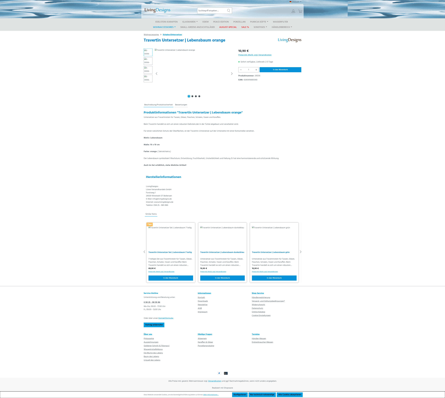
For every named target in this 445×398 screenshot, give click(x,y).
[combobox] (211, 11)
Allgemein (202, 338)
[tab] (158, 105)
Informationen (204, 293)
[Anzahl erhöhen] (256, 69)
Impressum (202, 312)
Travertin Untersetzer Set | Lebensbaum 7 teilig (170, 252)
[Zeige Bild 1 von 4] (189, 96)
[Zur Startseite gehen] (168, 10)
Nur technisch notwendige (262, 394)
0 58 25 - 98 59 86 (152, 302)
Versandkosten (214, 381)
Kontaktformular (165, 318)
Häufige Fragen (205, 334)
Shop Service (258, 293)
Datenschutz (257, 308)
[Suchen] (228, 11)
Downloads (203, 301)
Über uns (148, 334)
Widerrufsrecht (258, 304)
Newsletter (203, 304)
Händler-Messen (259, 338)
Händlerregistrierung (261, 297)
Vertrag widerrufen (154, 325)
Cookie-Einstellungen (261, 315)
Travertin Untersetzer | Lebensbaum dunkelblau (222, 252)
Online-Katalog (258, 312)
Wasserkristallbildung (153, 349)
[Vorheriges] (156, 73)
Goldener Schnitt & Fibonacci (156, 346)
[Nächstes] (232, 73)
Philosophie (149, 338)
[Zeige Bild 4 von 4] (199, 96)
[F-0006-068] (194, 73)
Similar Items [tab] (151, 214)
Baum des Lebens (151, 356)
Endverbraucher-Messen (262, 342)
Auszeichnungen (151, 342)
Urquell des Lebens (152, 360)
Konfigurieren (240, 394)
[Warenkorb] (300, 11)
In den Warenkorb (280, 69)
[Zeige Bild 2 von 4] (192, 96)
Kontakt (201, 297)
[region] (188, 73)
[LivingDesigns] (289, 41)
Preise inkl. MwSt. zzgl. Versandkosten (255, 55)
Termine (256, 334)
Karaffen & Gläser (205, 342)
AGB (200, 308)
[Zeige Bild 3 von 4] (196, 96)
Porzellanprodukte (206, 346)
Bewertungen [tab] (181, 104)
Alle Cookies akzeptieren (289, 394)
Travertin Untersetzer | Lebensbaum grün (271, 252)
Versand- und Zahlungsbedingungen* (268, 301)
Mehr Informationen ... (210, 395)
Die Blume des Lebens (153, 353)
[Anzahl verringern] (240, 69)
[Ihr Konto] (293, 11)
